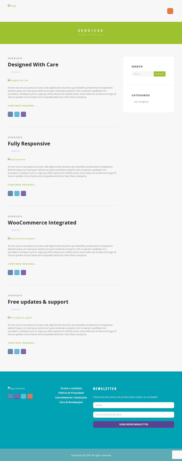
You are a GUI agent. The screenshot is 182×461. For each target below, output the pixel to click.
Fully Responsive (29, 143)
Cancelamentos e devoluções (71, 397)
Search (159, 74)
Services (15, 72)
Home (83, 35)
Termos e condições (71, 388)
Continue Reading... (22, 105)
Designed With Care (33, 64)
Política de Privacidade (71, 393)
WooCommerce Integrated (42, 222)
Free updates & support (38, 301)
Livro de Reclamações (71, 402)
